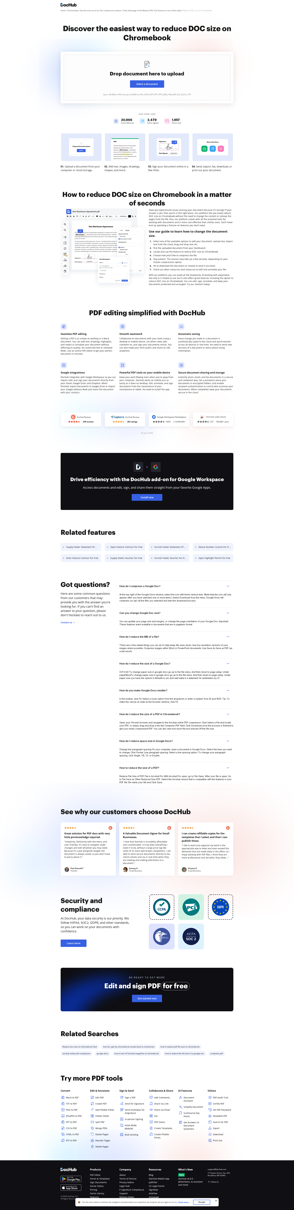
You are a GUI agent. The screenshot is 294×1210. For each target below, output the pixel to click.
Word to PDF (72, 1097)
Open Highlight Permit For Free (214, 558)
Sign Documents (98, 1182)
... (183, 1202)
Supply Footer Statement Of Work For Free (83, 547)
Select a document (147, 84)
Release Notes (126, 1197)
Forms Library (97, 1193)
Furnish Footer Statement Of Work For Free (171, 547)
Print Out (217, 1140)
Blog (151, 1175)
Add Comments (162, 1097)
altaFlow (153, 1193)
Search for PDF (220, 1122)
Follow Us (215, 1182)
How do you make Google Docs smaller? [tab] (143, 690)
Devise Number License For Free (215, 547)
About (122, 1175)
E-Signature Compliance (131, 1189)
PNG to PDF (71, 1109)
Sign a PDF (130, 1097)
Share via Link (161, 1103)
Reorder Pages (102, 1140)
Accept (201, 1202)
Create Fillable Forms (161, 1136)
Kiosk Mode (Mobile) (131, 1127)
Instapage (154, 1197)
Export (216, 1128)
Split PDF (99, 1122)
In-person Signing (134, 1119)
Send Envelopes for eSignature (135, 1111)
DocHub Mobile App (159, 1178)
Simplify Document (193, 1106)
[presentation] (147, 77)
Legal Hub (124, 1186)
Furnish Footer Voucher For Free (170, 558)
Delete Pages (102, 1146)
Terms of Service (127, 1178)
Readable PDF (220, 1115)
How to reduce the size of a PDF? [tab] (139, 767)
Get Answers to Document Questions (191, 1125)
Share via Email (162, 1109)
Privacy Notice (126, 1182)
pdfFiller (153, 1182)
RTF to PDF (71, 1140)
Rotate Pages (102, 1134)
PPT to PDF (71, 1122)
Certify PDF (218, 1103)
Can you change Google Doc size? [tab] (139, 613)
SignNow (153, 1189)
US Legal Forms (156, 1186)
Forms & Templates (100, 1178)
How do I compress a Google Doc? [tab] (139, 586)
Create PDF (101, 1103)
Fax (156, 1115)
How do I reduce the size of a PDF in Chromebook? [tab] (149, 714)
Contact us (66, 622)
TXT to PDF (71, 1103)
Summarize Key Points (192, 1115)
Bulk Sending (131, 1134)
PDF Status (159, 1122)
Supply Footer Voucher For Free (126, 558)
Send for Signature (134, 1103)
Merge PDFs (101, 1128)
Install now (147, 497)
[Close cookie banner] (216, 1200)
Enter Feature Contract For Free (82, 558)
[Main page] (69, 5)
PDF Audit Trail (220, 1097)
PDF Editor (95, 1175)
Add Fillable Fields (104, 1109)
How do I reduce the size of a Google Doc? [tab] (144, 663)
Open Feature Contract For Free (126, 547)
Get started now (147, 998)
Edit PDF (99, 1097)
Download (218, 1134)
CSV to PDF (71, 1128)
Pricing (93, 1189)
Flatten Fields (102, 1115)
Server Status (97, 1186)
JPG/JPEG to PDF (74, 1115)
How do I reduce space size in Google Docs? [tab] (146, 741)
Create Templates (163, 1128)
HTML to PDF (72, 1134)
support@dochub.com (217, 1169)
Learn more (73, 943)
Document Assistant (189, 1099)
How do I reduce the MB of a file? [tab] (139, 636)
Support (123, 1193)
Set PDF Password (222, 1109)
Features (94, 1197)
